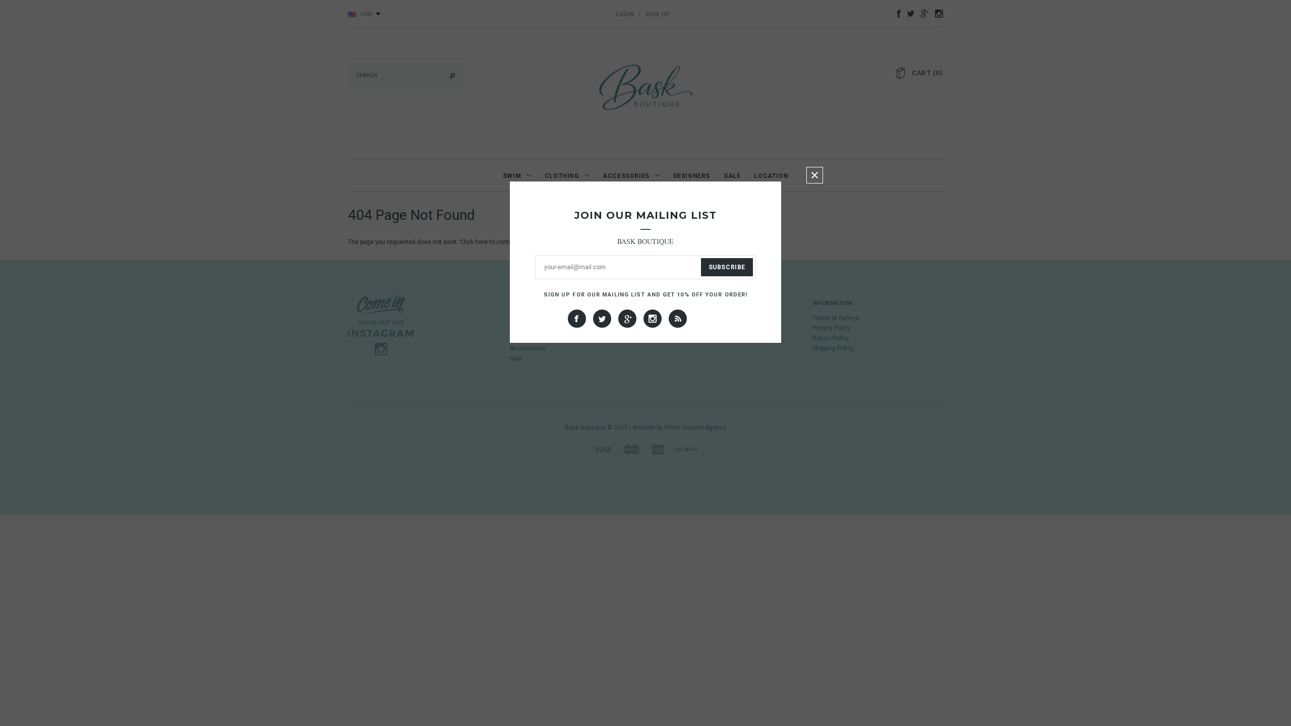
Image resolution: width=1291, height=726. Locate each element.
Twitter (602, 319)
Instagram (652, 319)
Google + (627, 319)
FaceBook (577, 319)
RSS (678, 319)
